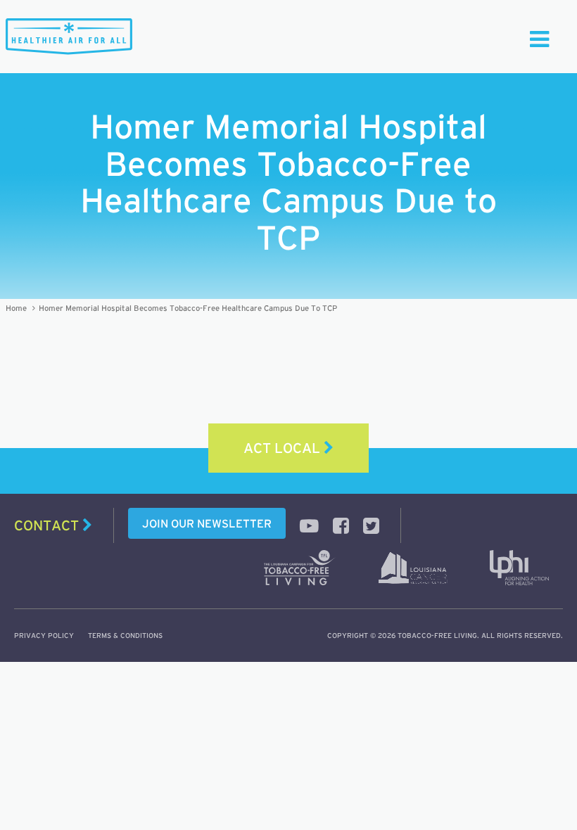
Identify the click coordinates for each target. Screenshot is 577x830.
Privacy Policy (44, 635)
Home (16, 308)
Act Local (283, 448)
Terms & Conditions (125, 635)
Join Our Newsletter (207, 523)
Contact (48, 525)
